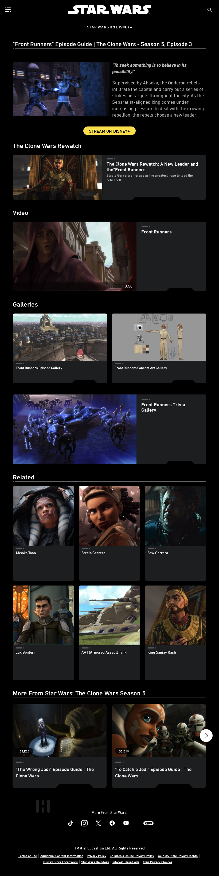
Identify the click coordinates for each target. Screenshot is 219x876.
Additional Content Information (61, 856)
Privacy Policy (96, 856)
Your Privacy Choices (157, 862)
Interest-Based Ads (125, 862)
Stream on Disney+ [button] (109, 131)
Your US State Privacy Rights (178, 856)
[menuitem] (9, 9)
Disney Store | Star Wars (60, 862)
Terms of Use (27, 856)
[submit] (209, 9)
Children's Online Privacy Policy (132, 856)
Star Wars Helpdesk (95, 862)
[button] (206, 737)
